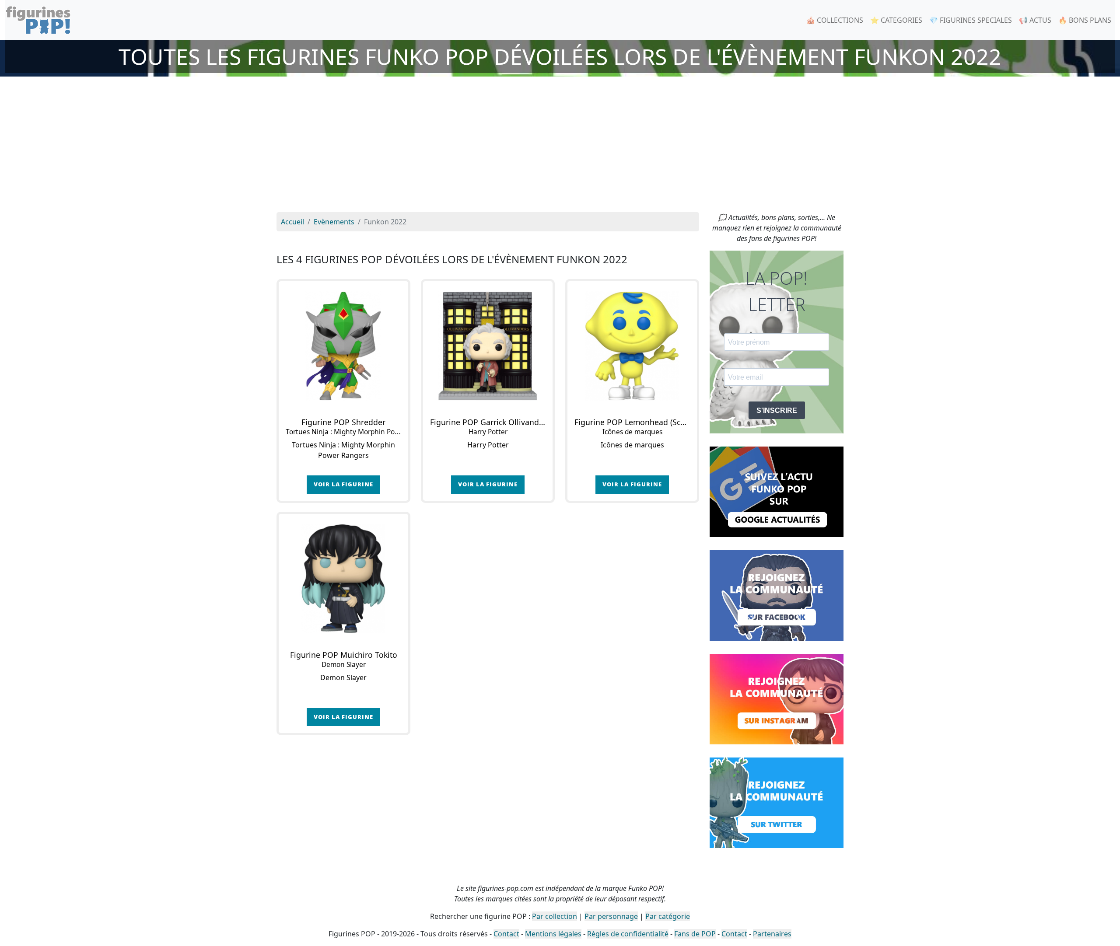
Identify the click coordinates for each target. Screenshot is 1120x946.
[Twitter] (777, 802)
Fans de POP (695, 934)
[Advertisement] (560, 146)
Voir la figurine (343, 484)
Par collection (554, 916)
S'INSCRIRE (776, 410)
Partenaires (772, 934)
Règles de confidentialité (627, 934)
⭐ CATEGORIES (896, 20)
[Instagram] (777, 698)
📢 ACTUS (1035, 20)
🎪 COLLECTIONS (834, 20)
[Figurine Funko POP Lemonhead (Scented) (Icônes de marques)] (632, 346)
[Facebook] (777, 595)
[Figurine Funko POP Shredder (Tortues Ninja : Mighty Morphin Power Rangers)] (343, 346)
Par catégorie (667, 916)
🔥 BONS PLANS (1084, 20)
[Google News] (777, 491)
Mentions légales (553, 934)
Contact (506, 934)
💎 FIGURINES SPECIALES (970, 20)
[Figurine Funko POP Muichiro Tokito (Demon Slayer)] (343, 578)
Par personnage (611, 916)
